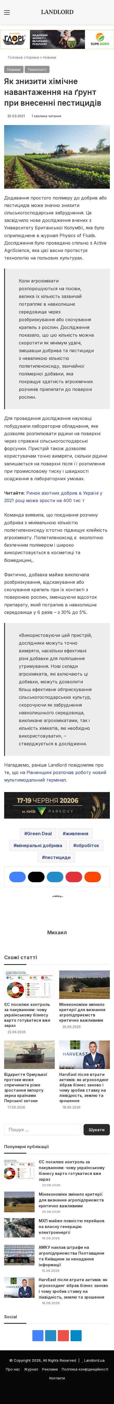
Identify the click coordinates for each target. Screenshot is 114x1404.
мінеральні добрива (39, 845)
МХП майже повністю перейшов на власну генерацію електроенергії (71, 1226)
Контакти (57, 1378)
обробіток (87, 845)
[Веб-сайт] (57, 942)
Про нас (13, 1369)
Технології (37, 69)
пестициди (58, 857)
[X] (36, 877)
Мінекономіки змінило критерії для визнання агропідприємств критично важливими (71, 1200)
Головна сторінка (23, 57)
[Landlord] (57, 12)
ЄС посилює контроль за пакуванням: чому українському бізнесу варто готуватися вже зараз (27, 1015)
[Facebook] (17, 877)
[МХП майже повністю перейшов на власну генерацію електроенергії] (19, 1227)
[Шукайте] (107, 14)
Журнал (31, 1369)
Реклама (50, 1369)
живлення (77, 833)
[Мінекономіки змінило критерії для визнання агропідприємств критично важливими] (84, 984)
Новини (49, 57)
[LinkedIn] (55, 877)
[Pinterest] (74, 877)
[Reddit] (92, 877)
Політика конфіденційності (85, 1369)
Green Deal (39, 833)
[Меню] (7, 14)
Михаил (57, 932)
